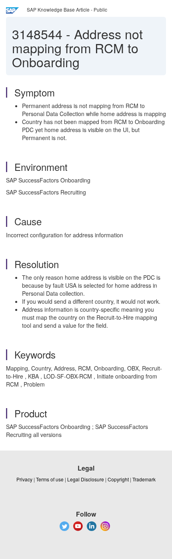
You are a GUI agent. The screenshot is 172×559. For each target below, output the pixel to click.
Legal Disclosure (85, 479)
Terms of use (50, 479)
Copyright (118, 479)
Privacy (24, 479)
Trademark (144, 479)
